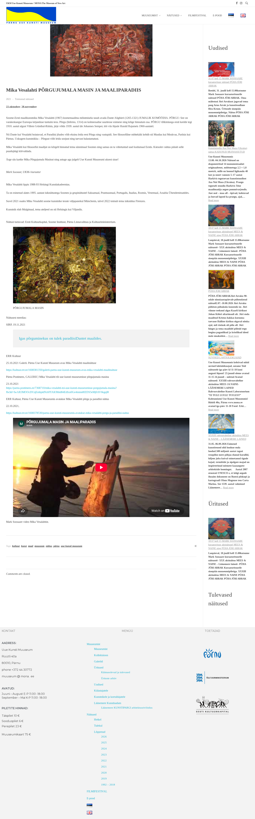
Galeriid (98, 661)
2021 (8, 99)
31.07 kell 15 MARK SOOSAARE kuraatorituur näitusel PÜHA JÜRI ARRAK (225, 82)
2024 (104, 748)
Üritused (98, 667)
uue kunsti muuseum (71, 546)
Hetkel (97, 719)
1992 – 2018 (108, 784)
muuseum (39, 546)
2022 (104, 760)
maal (30, 546)
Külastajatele (101, 690)
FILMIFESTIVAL (97, 791)
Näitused (91, 714)
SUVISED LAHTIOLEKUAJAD (224, 357)
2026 (104, 736)
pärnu (56, 546)
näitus (49, 546)
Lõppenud (99, 731)
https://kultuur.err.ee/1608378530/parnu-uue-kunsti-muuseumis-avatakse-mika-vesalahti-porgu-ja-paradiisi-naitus (67, 412)
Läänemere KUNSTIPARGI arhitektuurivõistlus (126, 707)
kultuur (16, 546)
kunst (24, 546)
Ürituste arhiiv (109, 678)
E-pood (91, 798)
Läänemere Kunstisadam (107, 703)
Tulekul (98, 725)
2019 (104, 778)
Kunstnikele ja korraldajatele (109, 696)
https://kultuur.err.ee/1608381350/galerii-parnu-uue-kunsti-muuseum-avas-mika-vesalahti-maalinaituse (61, 369)
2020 (104, 772)
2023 (104, 754)
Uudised (98, 684)
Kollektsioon (101, 655)
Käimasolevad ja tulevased (115, 672)
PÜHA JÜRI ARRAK (218, 291)
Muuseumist (93, 644)
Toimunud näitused (24, 99)
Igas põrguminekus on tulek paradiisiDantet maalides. (60, 338)
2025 (104, 742)
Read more (213, 200)
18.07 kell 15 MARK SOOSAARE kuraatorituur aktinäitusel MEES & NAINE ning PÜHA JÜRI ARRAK (225, 232)
